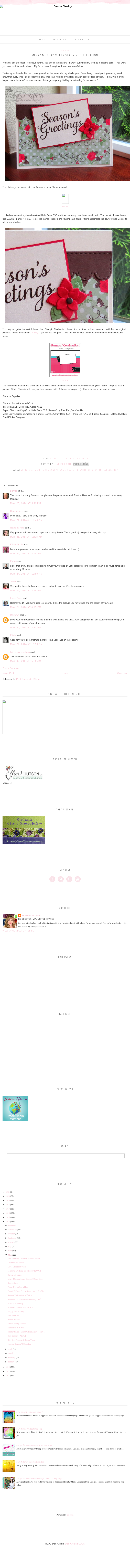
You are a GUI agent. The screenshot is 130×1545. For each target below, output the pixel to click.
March (10, 1353)
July (10, 1246)
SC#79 (65, 380)
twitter (69, 458)
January (11, 1361)
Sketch (72, 469)
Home (42, 39)
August (11, 1242)
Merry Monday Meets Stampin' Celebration (25, 1278)
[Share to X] (80, 463)
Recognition (59, 39)
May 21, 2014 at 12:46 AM (26, 520)
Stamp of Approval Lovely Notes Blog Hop (34, 1445)
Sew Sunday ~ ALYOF (17, 1335)
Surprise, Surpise (14, 1274)
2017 (8, 1208)
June (10, 1250)
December (12, 1225)
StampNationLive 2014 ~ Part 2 (20, 1307)
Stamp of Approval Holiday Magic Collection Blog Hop (38, 1478)
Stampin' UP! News (16, 1327)
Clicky (34, 332)
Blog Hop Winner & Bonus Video (21, 1339)
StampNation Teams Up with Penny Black (24, 1299)
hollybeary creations (20, 652)
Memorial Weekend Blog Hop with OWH (24, 1270)
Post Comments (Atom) (27, 679)
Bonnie (13, 491)
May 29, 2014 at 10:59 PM (26, 644)
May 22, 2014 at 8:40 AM (25, 553)
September (12, 1237)
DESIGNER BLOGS (75, 1543)
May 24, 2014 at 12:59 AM (26, 574)
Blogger (70, 1514)
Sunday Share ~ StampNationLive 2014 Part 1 (26, 1331)
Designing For (81, 39)
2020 (8, 1196)
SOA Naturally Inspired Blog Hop (30, 1461)
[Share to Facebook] (84, 463)
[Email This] (74, 463)
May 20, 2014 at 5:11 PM (25, 503)
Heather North (31, 916)
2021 (8, 1191)
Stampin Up (84, 469)
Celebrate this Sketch (16, 1262)
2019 (8, 1200)
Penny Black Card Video (18, 1287)
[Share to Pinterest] (87, 463)
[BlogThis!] (77, 463)
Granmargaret (17, 511)
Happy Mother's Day (16, 1311)
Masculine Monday (15, 1303)
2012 (8, 1371)
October (11, 1233)
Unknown (14, 615)
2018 (8, 1204)
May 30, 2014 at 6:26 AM (25, 661)
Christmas (27, 469)
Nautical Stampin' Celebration (19, 1343)
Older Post (122, 673)
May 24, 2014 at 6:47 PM (25, 607)
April (10, 1349)
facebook (56, 458)
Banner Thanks (14, 1319)
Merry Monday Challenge (50, 469)
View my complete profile (18, 931)
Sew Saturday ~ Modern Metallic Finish (24, 1258)
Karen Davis (16, 598)
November (12, 1229)
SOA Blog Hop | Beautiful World (29, 1412)
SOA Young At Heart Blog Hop (29, 1428)
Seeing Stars (13, 1283)
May (10, 1254)
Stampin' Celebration (105, 469)
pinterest (82, 458)
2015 (8, 1217)
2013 (8, 1367)
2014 (8, 1221)
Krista (13, 635)
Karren (13, 561)
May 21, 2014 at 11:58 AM (26, 537)
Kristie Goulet (17, 544)
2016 (8, 1213)
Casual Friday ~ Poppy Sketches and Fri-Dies (26, 1291)
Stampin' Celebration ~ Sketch (20, 1295)
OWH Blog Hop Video (17, 1266)
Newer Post (8, 673)
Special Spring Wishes (17, 1323)
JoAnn (13, 581)
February (11, 1357)
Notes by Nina (17, 527)
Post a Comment (11, 668)
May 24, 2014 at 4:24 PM (25, 590)
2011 (8, 1375)
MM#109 (65, 206)
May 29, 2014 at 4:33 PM (25, 627)
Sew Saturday (13, 1315)
